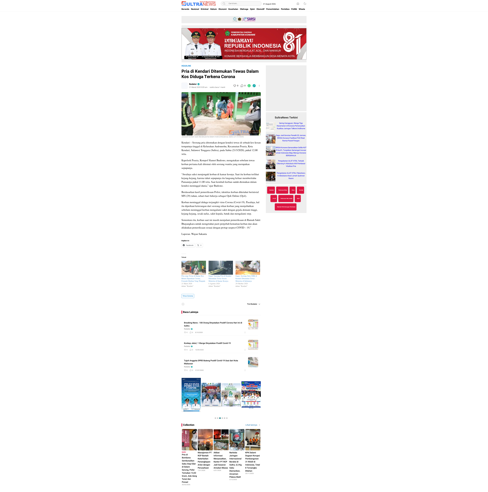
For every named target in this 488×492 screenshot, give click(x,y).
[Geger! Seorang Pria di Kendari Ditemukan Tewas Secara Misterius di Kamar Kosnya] (221, 268)
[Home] (297, 3)
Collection (188, 425)
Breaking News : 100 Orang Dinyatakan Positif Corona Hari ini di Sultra (213, 324)
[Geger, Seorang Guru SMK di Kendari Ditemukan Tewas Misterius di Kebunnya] (247, 268)
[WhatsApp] (249, 85)
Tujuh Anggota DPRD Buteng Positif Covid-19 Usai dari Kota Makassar (211, 362)
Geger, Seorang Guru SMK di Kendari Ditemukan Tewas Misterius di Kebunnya (246, 278)
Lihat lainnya (251, 425)
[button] (215, 418)
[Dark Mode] (305, 3)
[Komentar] (241, 85)
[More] (259, 85)
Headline (186, 65)
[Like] (234, 85)
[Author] (184, 86)
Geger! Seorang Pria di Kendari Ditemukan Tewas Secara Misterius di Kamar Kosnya (220, 278)
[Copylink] (254, 85)
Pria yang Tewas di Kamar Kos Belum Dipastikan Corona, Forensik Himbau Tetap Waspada (193, 278)
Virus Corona (188, 296)
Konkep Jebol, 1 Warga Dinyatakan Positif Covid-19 (207, 343)
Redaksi (192, 84)
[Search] (224, 3)
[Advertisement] (286, 89)
